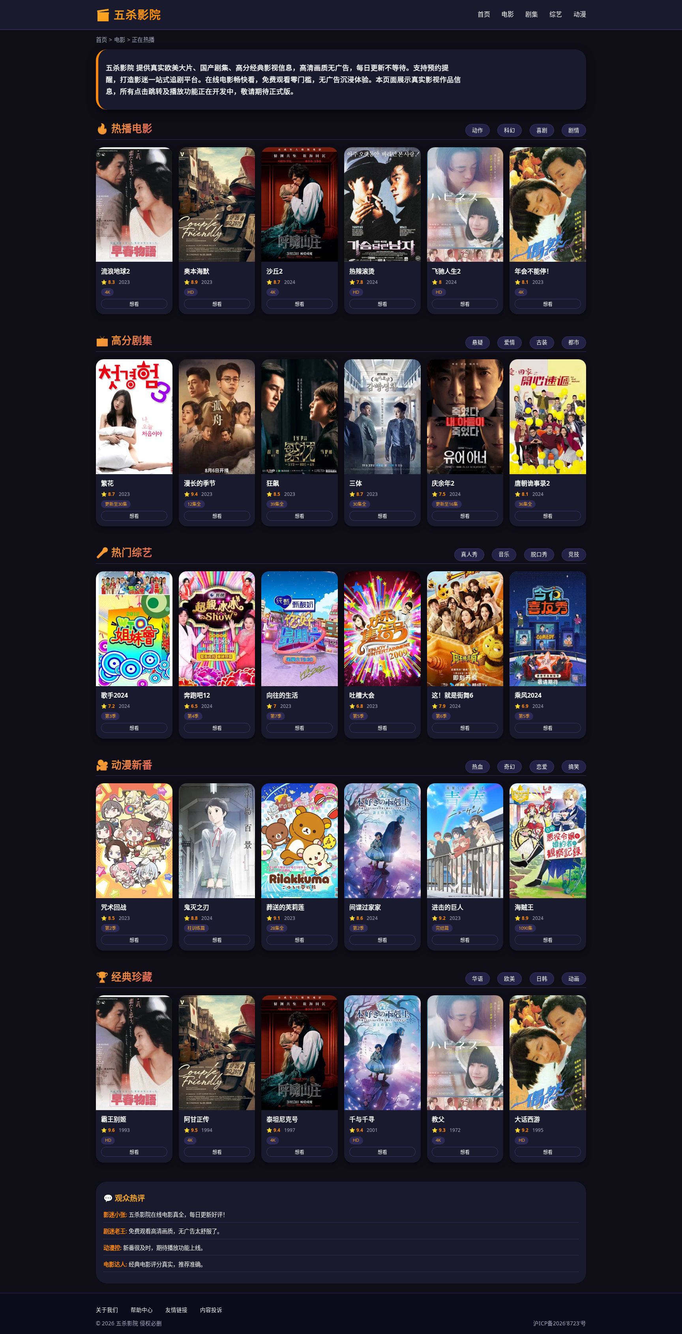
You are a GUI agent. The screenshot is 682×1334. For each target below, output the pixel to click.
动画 (573, 978)
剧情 (573, 130)
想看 (134, 304)
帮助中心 (142, 1309)
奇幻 (509, 766)
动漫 (579, 14)
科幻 (509, 130)
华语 (477, 978)
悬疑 (477, 342)
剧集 (531, 14)
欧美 (509, 978)
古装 (541, 342)
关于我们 (107, 1309)
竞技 (573, 554)
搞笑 (573, 766)
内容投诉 (211, 1309)
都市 (573, 342)
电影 (507, 14)
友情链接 (176, 1309)
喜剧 (541, 130)
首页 (484, 14)
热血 (477, 766)
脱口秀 (539, 554)
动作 (477, 130)
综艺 (555, 14)
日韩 (541, 978)
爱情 (509, 342)
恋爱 (541, 766)
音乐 (504, 554)
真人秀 (469, 554)
